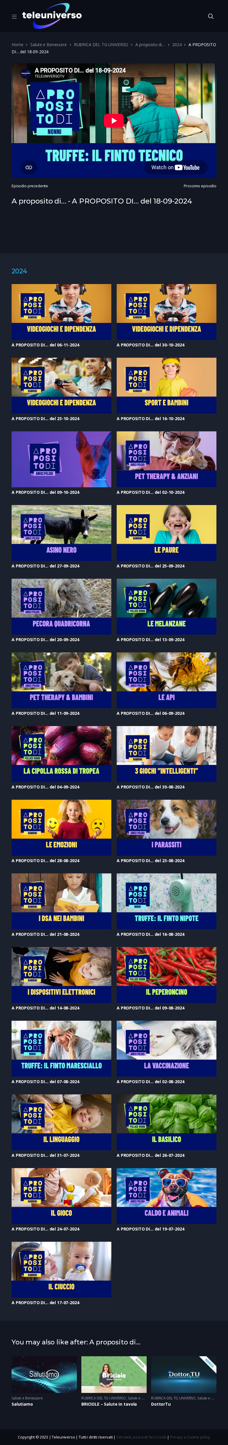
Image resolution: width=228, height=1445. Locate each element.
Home (17, 44)
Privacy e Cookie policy (190, 1437)
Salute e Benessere (48, 44)
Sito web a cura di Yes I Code (141, 1437)
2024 (176, 44)
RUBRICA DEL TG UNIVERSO (101, 44)
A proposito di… (150, 44)
